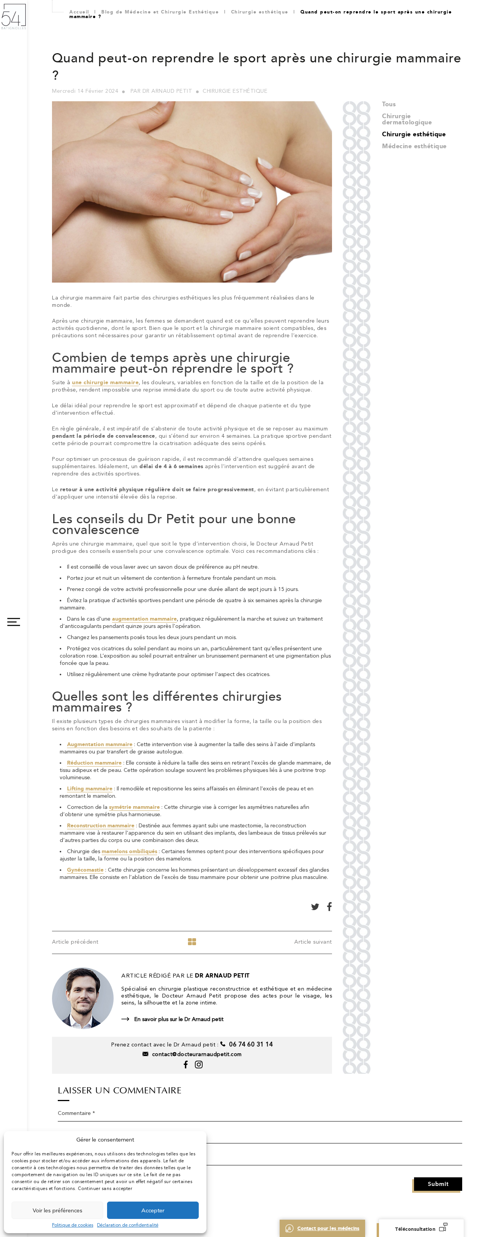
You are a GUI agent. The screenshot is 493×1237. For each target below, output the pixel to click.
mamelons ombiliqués (129, 851)
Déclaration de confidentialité (127, 1225)
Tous (389, 104)
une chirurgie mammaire (105, 382)
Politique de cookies (72, 1225)
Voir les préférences (57, 1210)
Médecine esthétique (414, 146)
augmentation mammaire (144, 619)
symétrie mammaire (134, 807)
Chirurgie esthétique (414, 134)
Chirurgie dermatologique (407, 119)
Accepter (152, 1210)
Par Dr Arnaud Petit (162, 91)
